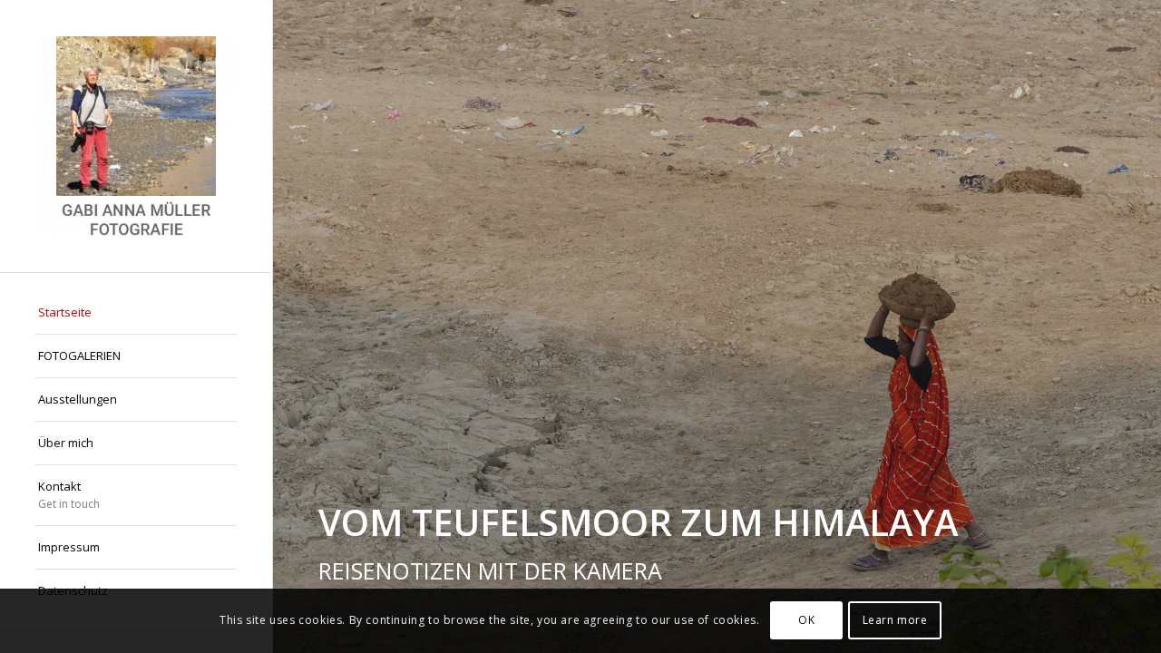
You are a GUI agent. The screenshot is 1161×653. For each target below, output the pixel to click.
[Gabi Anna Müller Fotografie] (136, 136)
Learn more (895, 621)
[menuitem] (136, 313)
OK (806, 621)
